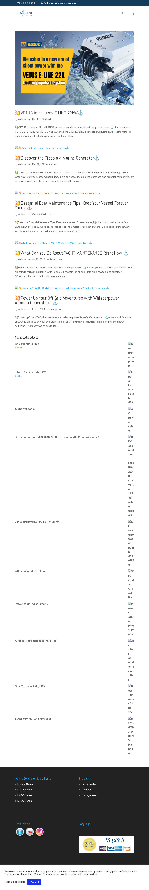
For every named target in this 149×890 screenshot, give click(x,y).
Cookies (86, 789)
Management (89, 795)
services (52, 164)
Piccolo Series (25, 783)
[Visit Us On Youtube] (30, 836)
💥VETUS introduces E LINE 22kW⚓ (49, 113)
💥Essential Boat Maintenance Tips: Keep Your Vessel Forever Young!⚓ (71, 205)
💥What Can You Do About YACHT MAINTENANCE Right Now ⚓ (72, 253)
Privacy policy (89, 783)
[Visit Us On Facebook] (20, 836)
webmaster (24, 119)
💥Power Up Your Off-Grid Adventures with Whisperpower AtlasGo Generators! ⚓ (67, 300)
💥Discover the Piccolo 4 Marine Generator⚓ (57, 158)
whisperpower (55, 259)
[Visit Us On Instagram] (39, 836)
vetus (50, 119)
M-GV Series (24, 789)
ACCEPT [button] (34, 881)
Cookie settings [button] (15, 881)
